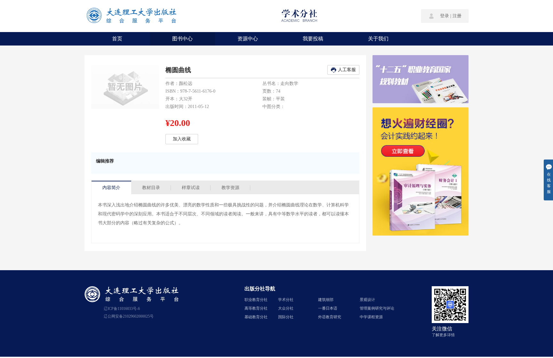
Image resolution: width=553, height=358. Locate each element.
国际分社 (285, 317)
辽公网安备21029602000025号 (129, 316)
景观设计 (367, 299)
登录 (444, 16)
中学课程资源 (371, 317)
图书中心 (182, 38)
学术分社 (285, 299)
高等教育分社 (256, 308)
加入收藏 (182, 139)
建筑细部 (325, 299)
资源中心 (247, 38)
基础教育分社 (256, 317)
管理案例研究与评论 (377, 308)
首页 (117, 38)
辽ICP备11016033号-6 (122, 308)
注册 (457, 16)
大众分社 (285, 308)
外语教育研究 (329, 317)
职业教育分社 (256, 299)
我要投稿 (313, 38)
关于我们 (378, 38)
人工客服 (347, 69)
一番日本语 (327, 308)
